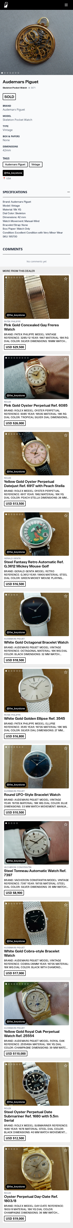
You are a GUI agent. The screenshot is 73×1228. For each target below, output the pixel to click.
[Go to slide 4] (10, 73)
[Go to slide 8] (25, 277)
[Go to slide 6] (15, 73)
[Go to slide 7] (18, 73)
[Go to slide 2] (4, 73)
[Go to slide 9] (28, 277)
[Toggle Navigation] (66, 5)
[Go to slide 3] (7, 73)
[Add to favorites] (66, 279)
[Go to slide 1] (2, 73)
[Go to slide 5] (13, 73)
